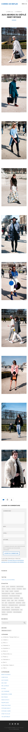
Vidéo (4, 668)
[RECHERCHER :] (14, 622)
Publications (5, 659)
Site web (5, 539)
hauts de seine (5, 595)
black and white (20, 586)
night (12, 600)
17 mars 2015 (9, 11)
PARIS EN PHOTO (5, 699)
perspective (18, 602)
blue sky (3, 588)
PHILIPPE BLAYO (5, 702)
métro (21, 598)
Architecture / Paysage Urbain (10, 637)
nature (8, 600)
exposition (16, 591)
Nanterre (4, 600)
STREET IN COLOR (5, 713)
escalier (11, 591)
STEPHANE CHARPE (6, 711)
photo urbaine (22, 605)
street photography (6, 609)
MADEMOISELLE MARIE (6, 694)
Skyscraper (17, 607)
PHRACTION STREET (6, 705)
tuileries (3, 612)
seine (12, 607)
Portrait (4, 656)
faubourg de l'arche (6, 593)
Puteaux (8, 607)
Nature (4, 651)
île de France (4, 614)
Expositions (5, 648)
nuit (3, 602)
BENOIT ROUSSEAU (6, 674)
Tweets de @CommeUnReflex (8, 579)
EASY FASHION (4, 680)
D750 (3, 591)
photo (23, 602)
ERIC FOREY (4, 683)
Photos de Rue (6, 653)
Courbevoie (19, 588)
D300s (24, 588)
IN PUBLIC (3, 688)
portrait (3, 607)
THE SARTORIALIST (5, 716)
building (8, 588)
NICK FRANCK (4, 697)
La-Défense (16, 598)
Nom (4, 526)
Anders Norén (16, 729)
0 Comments (18, 11)
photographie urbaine (13, 605)
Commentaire (7, 510)
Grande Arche (19, 593)
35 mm (3, 586)
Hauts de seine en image (14, 595)
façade (13, 593)
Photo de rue (4, 605)
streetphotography (15, 609)
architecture (12, 586)
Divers (4, 642)
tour (21, 609)
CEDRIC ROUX (4, 677)
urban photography (17, 612)
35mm (7, 586)
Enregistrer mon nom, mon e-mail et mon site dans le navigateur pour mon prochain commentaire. (14, 548)
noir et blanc (21, 600)
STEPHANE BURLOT (6, 708)
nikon (16, 600)
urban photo (9, 612)
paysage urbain (11, 602)
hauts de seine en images (7, 598)
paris (6, 602)
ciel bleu (13, 588)
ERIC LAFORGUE (5, 685)
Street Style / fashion (8, 665)
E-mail (5, 533)
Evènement (5, 645)
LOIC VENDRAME (5, 691)
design (7, 591)
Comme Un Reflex (9, 4)
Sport (4, 662)
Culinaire (5, 639)
